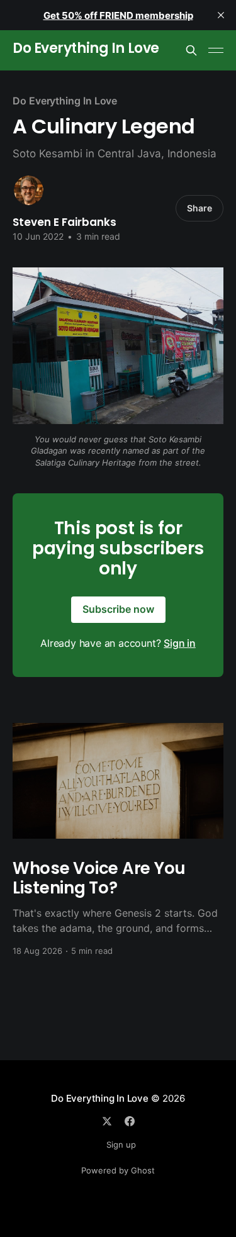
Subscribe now (118, 609)
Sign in (180, 643)
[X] (107, 1121)
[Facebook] (130, 1121)
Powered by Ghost (118, 1170)
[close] (221, 15)
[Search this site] (191, 50)
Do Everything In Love (86, 48)
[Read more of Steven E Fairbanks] (29, 190)
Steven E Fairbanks (64, 222)
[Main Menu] (215, 50)
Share (199, 208)
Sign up (121, 1144)
